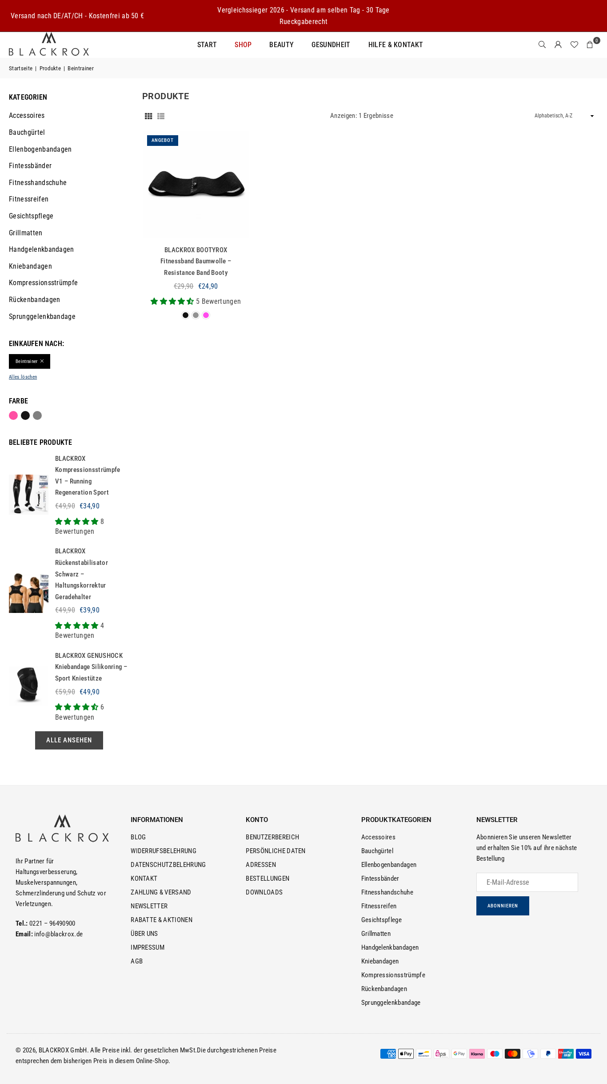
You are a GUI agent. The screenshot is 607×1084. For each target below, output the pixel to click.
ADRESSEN (261, 865)
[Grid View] (148, 115)
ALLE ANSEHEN (69, 740)
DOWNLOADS (264, 892)
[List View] (161, 115)
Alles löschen (23, 377)
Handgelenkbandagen (41, 249)
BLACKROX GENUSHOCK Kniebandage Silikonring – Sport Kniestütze (91, 667)
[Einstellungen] (558, 45)
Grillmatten (26, 233)
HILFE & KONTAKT (395, 44)
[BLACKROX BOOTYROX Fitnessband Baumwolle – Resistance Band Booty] (196, 184)
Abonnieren (502, 906)
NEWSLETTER (149, 906)
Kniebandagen (30, 266)
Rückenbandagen (34, 299)
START (207, 44)
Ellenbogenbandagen (40, 149)
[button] (590, 45)
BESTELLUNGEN (267, 878)
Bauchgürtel (27, 132)
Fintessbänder (30, 165)
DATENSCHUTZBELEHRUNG (168, 865)
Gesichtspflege (31, 216)
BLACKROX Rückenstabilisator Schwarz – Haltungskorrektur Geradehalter (81, 573)
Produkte (50, 68)
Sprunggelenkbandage (42, 316)
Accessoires (27, 115)
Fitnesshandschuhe (38, 182)
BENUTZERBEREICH (272, 837)
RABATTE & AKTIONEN (161, 920)
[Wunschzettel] (574, 45)
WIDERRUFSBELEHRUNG (163, 851)
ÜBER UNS (144, 934)
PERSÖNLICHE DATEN (275, 851)
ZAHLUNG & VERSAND (161, 892)
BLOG (138, 837)
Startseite (20, 68)
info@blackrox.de (58, 934)
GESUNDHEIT (330, 44)
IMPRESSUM (147, 947)
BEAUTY (281, 44)
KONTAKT (144, 878)
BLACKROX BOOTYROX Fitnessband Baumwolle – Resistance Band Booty (195, 261)
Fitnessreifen (28, 199)
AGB (137, 961)
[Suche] (542, 45)
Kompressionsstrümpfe (43, 282)
